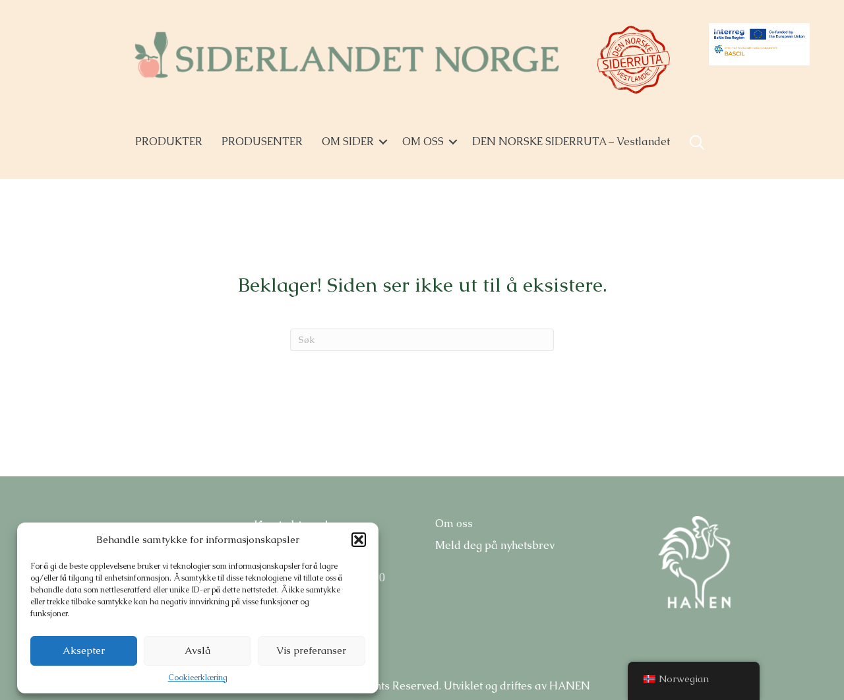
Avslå (197, 650)
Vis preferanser (311, 650)
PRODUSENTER (262, 141)
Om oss (454, 523)
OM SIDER (348, 141)
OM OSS (423, 141)
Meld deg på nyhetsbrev (495, 545)
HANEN (569, 686)
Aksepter (84, 650)
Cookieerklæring (197, 677)
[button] (358, 539)
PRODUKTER (168, 141)
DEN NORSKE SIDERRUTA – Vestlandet (571, 141)
